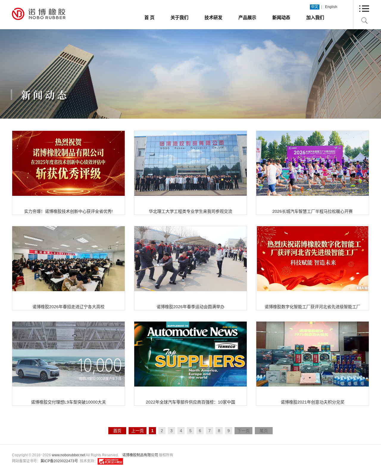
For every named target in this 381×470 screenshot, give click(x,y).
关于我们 (179, 17)
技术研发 (213, 17)
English (331, 7)
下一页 (243, 430)
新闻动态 (281, 17)
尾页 (264, 430)
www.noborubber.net (68, 455)
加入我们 (315, 17)
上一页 (137, 430)
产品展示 (247, 17)
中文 (314, 7)
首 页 (149, 17)
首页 (117, 430)
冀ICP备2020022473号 (59, 461)
